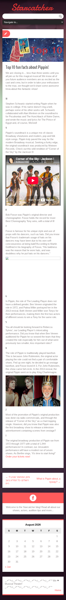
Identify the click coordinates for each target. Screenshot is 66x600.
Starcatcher (32, 7)
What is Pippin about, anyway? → (48, 480)
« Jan (8, 566)
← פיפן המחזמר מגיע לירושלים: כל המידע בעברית (18, 480)
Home (58, 590)
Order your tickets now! (18, 456)
